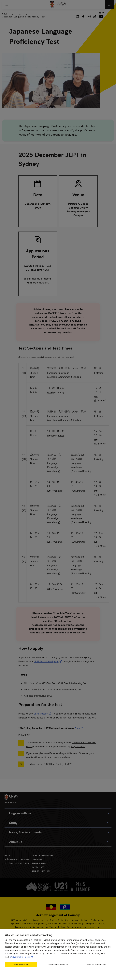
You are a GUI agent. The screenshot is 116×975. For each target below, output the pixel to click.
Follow (101, 13)
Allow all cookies (20, 964)
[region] (58, 952)
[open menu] (6, 4)
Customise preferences (95, 964)
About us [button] (15, 842)
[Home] (58, 4)
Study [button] (13, 823)
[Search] (109, 4)
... (19, 13)
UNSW (4, 13)
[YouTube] (100, 16)
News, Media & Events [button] (25, 832)
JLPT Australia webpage (48, 661)
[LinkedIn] (78, 16)
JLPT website (43, 713)
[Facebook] (83, 16)
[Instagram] (89, 16)
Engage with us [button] (20, 813)
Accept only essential (58, 964)
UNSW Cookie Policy (21, 957)
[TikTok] (94, 16)
